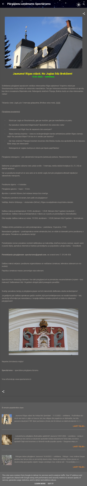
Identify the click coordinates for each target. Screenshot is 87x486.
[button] (83, 14)
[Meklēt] (83, 4)
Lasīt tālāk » (79, 426)
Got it (50, 484)
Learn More (40, 484)
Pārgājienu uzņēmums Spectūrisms (29, 3)
